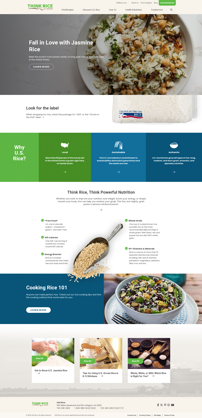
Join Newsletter (167, 3)
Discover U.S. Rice (91, 10)
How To (112, 10)
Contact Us (131, 415)
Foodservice (157, 10)
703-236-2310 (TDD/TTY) (112, 408)
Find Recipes (68, 10)
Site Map (157, 415)
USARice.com (121, 3)
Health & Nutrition (134, 10)
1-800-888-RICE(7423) (85, 408)
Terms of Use (169, 415)
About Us (135, 3)
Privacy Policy (145, 415)
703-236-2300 (63, 408)
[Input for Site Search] (171, 10)
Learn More (41, 66)
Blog (156, 3)
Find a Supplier (146, 3)
